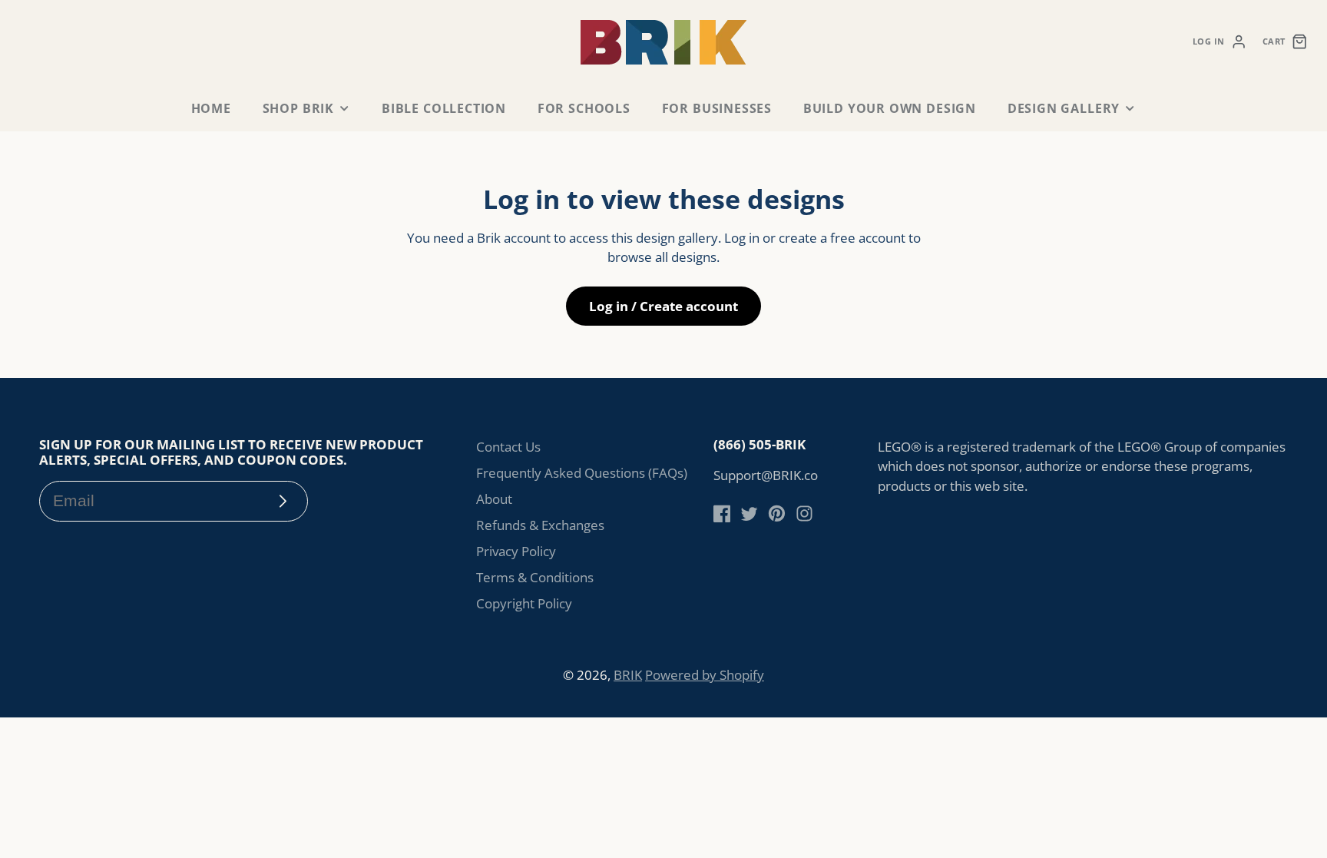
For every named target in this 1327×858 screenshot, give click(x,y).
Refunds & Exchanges (540, 525)
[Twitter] (749, 513)
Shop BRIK (298, 108)
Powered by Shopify (704, 675)
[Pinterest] (777, 513)
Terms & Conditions (535, 577)
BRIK (628, 675)
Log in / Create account (663, 306)
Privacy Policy (516, 551)
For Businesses (717, 108)
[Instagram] (804, 513)
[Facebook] (722, 513)
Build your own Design (889, 108)
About (494, 499)
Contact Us (508, 447)
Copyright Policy (524, 603)
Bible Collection (444, 108)
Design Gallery (1064, 108)
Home (211, 108)
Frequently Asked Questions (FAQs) (581, 473)
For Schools (584, 108)
